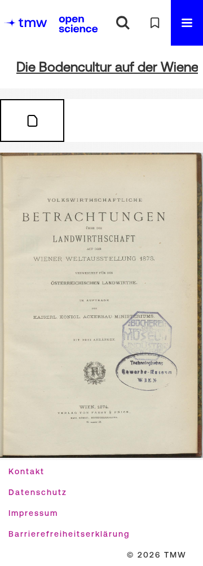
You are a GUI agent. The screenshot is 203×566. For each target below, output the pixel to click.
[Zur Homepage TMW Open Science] (78, 24)
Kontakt (26, 471)
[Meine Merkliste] (155, 23)
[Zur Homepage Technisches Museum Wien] (25, 23)
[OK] (123, 23)
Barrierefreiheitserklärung (69, 533)
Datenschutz (37, 492)
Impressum (33, 513)
